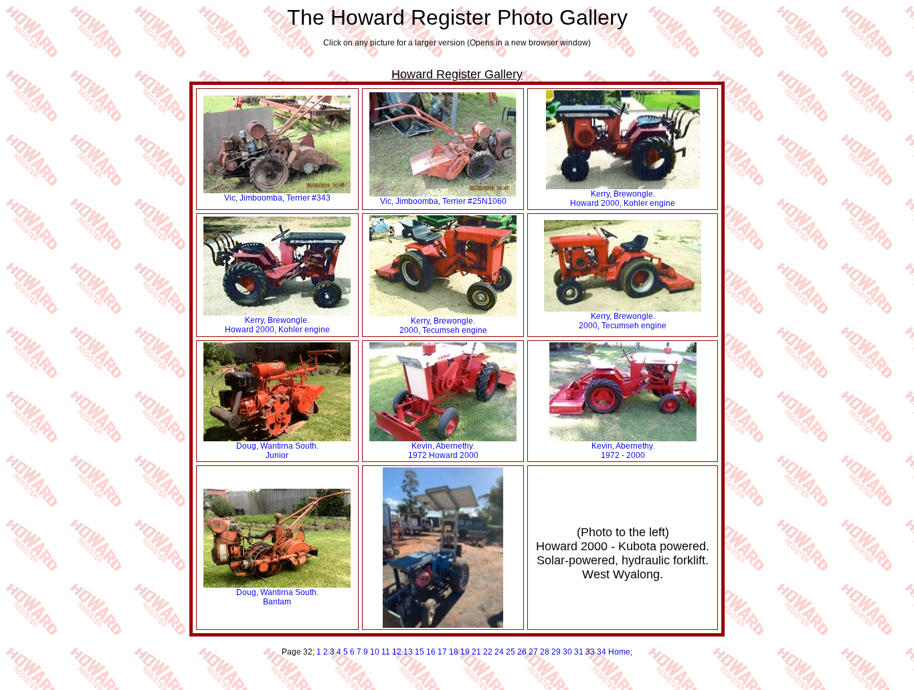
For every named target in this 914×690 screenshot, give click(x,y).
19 (465, 652)
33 (590, 652)
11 (385, 652)
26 (522, 652)
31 (578, 652)
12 (396, 652)
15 (419, 652)
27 (533, 652)
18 (453, 652)
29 (556, 652)
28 (544, 652)
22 (487, 652)
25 (510, 652)
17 (442, 652)
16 (431, 652)
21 (476, 652)
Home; (620, 652)
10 (374, 652)
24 (499, 652)
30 (567, 652)
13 (408, 652)
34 (601, 652)
